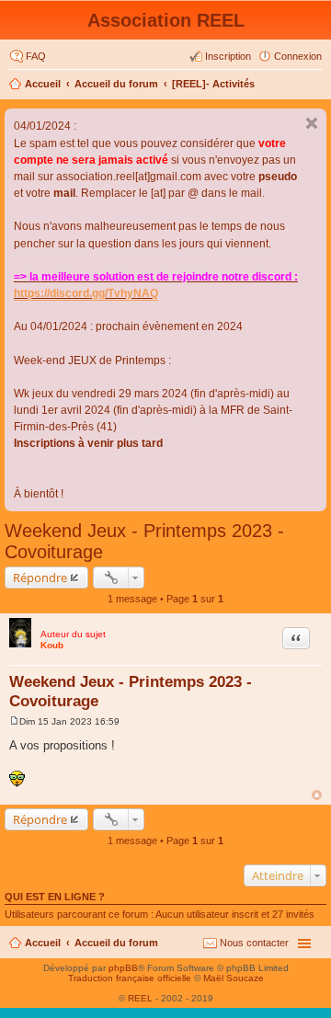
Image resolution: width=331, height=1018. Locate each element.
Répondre (40, 577)
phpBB (123, 968)
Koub (51, 645)
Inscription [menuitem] (228, 56)
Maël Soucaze (233, 978)
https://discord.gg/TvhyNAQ (86, 293)
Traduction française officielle (129, 978)
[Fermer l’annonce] (311, 123)
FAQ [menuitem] (36, 56)
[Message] (14, 721)
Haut (317, 795)
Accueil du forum (116, 83)
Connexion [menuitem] (298, 56)
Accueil (43, 83)
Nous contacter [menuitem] (254, 942)
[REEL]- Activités (213, 83)
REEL (140, 998)
